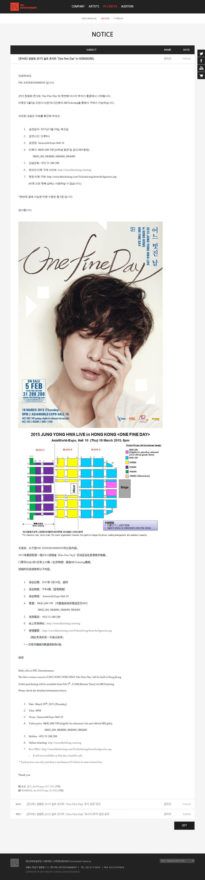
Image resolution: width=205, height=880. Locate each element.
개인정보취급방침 (33, 861)
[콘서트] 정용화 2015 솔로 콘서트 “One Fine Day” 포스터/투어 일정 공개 (67, 814)
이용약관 (47, 861)
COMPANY (78, 6)
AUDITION (127, 6)
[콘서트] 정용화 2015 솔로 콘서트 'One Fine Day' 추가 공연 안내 (63, 804)
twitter (201, 53)
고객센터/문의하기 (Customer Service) (72, 861)
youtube (201, 68)
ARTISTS (94, 6)
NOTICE (105, 18)
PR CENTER (110, 6)
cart (201, 75)
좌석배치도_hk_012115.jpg (34, 790)
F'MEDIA (118, 18)
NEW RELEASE (89, 18)
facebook (201, 60)
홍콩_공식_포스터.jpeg (32, 786)
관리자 (167, 58)
